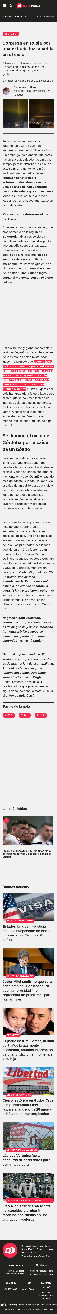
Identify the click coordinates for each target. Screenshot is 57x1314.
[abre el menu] (4, 6)
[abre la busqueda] (10, 6)
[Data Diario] (28, 6)
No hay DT (22, 1274)
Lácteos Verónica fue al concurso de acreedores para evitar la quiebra (26, 1160)
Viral (24, 715)
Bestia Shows (11, 1274)
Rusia (40, 715)
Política (11, 1271)
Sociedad (20, 1271)
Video (8, 715)
